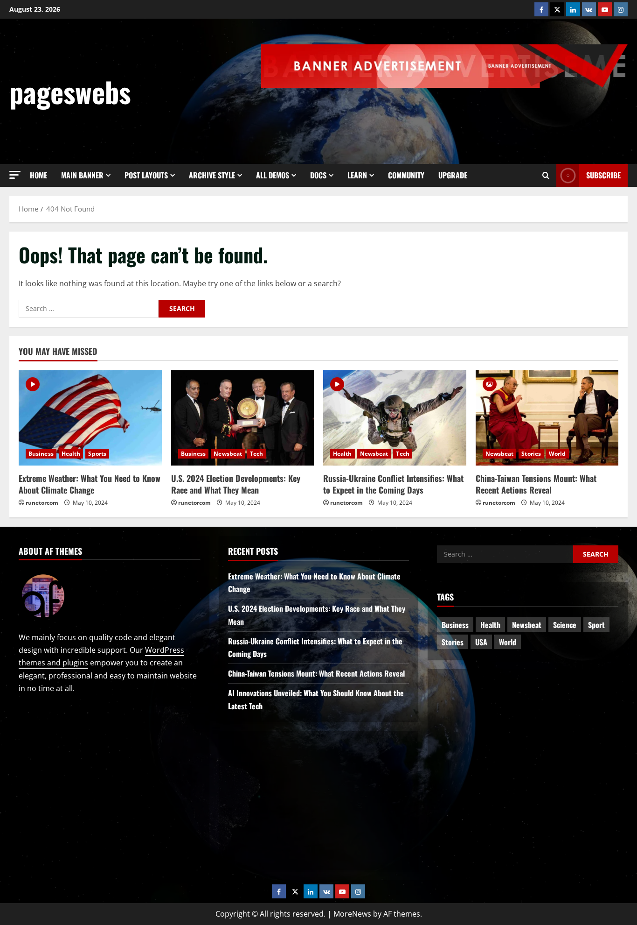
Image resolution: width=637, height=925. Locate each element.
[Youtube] (605, 9)
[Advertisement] (458, 113)
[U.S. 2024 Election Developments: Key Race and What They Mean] (242, 418)
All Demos (272, 175)
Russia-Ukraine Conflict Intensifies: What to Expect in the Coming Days (393, 484)
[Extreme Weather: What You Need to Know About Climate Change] (90, 418)
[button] (15, 175)
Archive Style (212, 175)
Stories (531, 454)
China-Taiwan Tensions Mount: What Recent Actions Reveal (536, 484)
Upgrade (452, 175)
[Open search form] (545, 175)
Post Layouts (146, 175)
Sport (596, 624)
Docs (318, 175)
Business (41, 454)
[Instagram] (621, 9)
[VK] (589, 9)
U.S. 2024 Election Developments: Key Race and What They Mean (235, 484)
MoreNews (352, 914)
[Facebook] (541, 9)
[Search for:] (89, 309)
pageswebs (70, 91)
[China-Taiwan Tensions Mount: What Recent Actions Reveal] (547, 418)
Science (564, 624)
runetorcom (42, 503)
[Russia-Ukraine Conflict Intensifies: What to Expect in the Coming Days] (394, 418)
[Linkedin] (573, 9)
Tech (256, 454)
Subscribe (603, 175)
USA (481, 642)
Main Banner (82, 175)
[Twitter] (557, 9)
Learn (357, 175)
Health (71, 454)
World (557, 454)
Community (406, 175)
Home (38, 175)
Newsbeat (228, 454)
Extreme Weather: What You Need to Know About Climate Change (89, 484)
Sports (97, 454)
